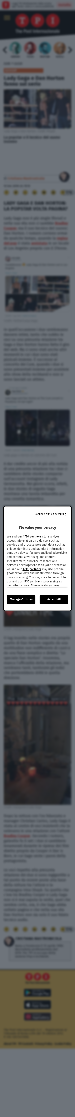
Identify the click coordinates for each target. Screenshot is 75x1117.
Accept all (54, 599)
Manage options (21, 599)
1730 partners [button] (32, 536)
